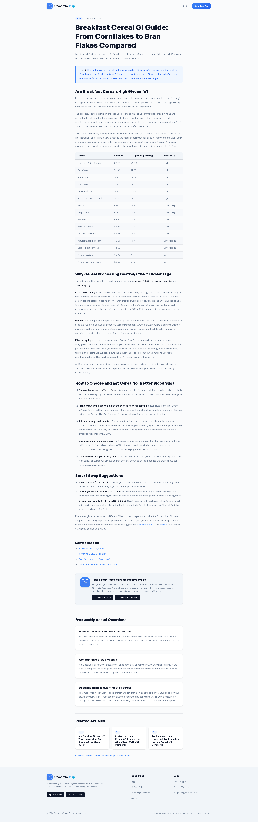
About (134, 798)
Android (163, 524)
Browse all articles (84, 755)
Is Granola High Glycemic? (92, 548)
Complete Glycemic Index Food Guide (98, 564)
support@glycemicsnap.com (187, 793)
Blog (185, 6)
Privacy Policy (180, 782)
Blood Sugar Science (140, 793)
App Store (57, 794)
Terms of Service (181, 787)
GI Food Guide (123, 755)
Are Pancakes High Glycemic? (94, 559)
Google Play (77, 794)
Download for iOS (146, 524)
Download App (201, 6)
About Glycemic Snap (105, 755)
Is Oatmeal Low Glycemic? (92, 554)
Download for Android (128, 597)
